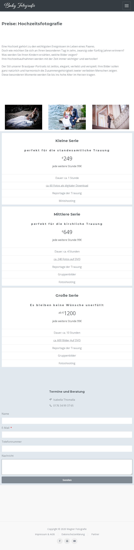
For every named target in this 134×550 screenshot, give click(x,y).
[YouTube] (74, 541)
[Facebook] (60, 541)
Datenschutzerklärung (73, 534)
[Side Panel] (127, 6)
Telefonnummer (12, 441)
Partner (95, 534)
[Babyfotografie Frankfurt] (19, 6)
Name (5, 414)
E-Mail (6, 428)
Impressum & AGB (45, 534)
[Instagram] (67, 541)
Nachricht (8, 456)
